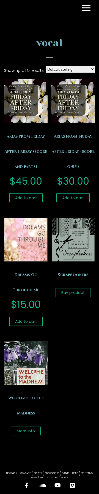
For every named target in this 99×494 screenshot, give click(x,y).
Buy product (73, 292)
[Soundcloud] (42, 485)
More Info (26, 431)
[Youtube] (57, 485)
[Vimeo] (72, 485)
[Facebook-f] (26, 485)
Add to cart (26, 198)
